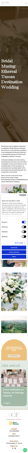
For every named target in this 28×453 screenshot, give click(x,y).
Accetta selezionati (14, 252)
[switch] (24, 227)
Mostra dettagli (19, 243)
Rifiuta (14, 256)
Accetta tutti (14, 247)
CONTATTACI (14, 356)
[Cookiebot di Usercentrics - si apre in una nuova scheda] (19, 195)
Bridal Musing (14, 148)
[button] (26, 3)
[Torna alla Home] (5, 3)
